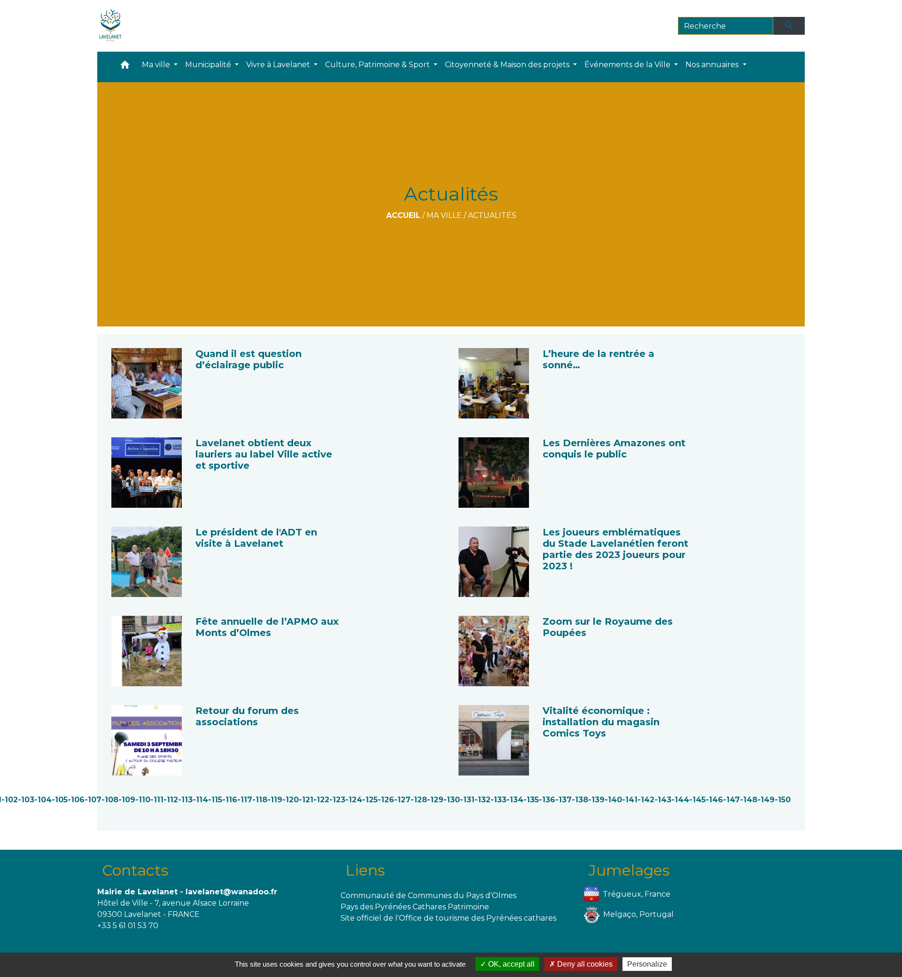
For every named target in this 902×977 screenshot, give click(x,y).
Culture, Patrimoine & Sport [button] (378, 64)
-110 (142, 799)
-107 (93, 799)
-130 (451, 799)
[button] (125, 66)
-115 (215, 799)
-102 (9, 799)
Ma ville (444, 215)
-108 (109, 799)
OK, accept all (510, 964)
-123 (337, 799)
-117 (244, 799)
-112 (170, 799)
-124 (353, 799)
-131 (467, 799)
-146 (714, 799)
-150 (783, 799)
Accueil (403, 215)
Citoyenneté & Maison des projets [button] (508, 64)
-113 (185, 799)
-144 (680, 799)
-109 (126, 799)
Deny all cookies (584, 964)
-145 (697, 799)
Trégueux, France (636, 894)
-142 (646, 799)
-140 (613, 799)
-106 (76, 799)
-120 (290, 799)
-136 (547, 799)
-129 (435, 799)
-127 (402, 799)
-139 (596, 799)
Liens (365, 870)
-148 (748, 799)
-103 (26, 799)
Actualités (492, 215)
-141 (630, 799)
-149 (766, 799)
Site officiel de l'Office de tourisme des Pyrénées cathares (448, 918)
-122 (321, 799)
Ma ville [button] (157, 64)
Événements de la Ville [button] (628, 64)
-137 (563, 799)
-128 (419, 799)
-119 (274, 799)
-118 (259, 799)
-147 (731, 799)
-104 (43, 799)
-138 (580, 799)
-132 (482, 799)
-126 (386, 799)
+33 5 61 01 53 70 (127, 925)
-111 (156, 799)
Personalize (647, 964)
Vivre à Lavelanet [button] (279, 64)
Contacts (135, 870)
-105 (60, 799)
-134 (514, 799)
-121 (306, 799)
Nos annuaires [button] (712, 64)
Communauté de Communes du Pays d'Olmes (428, 895)
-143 (662, 799)
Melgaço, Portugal (638, 914)
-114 (200, 799)
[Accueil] (110, 26)
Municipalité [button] (209, 64)
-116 (229, 799)
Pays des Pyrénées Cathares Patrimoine (415, 906)
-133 (498, 799)
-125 (370, 799)
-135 (531, 799)
